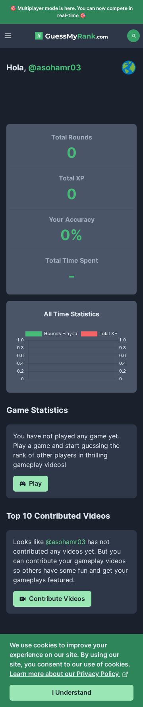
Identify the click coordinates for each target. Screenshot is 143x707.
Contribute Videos (57, 598)
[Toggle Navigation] (8, 36)
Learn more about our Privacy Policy (65, 674)
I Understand (71, 692)
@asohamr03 (65, 542)
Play (35, 483)
